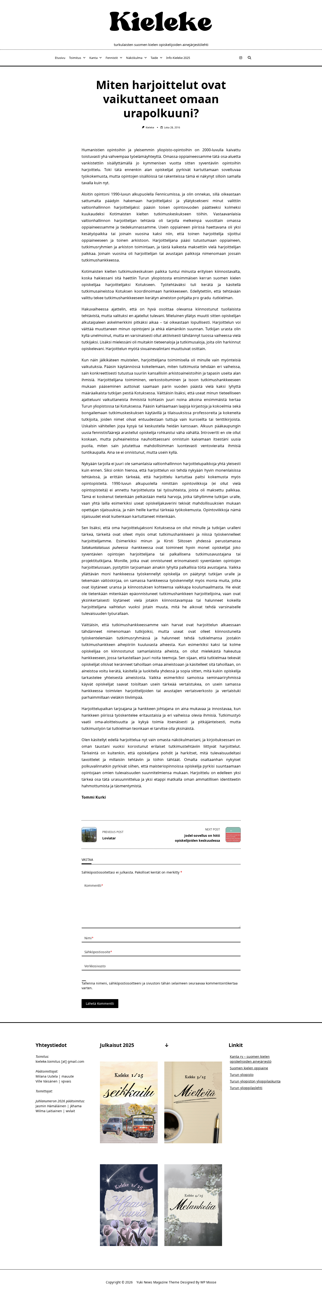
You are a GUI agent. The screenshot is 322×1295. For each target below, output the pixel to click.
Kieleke (150, 127)
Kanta (93, 58)
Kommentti (93, 885)
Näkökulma (134, 58)
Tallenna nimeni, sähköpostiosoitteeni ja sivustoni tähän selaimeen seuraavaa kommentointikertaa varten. (160, 985)
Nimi (88, 938)
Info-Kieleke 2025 (178, 58)
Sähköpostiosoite (98, 952)
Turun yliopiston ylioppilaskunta (255, 1081)
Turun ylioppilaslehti (246, 1088)
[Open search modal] (249, 58)
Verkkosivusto (95, 966)
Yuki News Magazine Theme (157, 1282)
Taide (154, 58)
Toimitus (75, 58)
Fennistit (112, 58)
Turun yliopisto (241, 1074)
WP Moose (208, 1282)
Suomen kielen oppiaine (249, 1068)
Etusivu (60, 58)
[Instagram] (240, 58)
